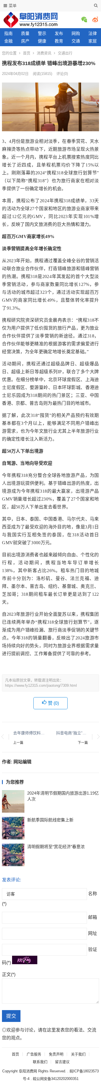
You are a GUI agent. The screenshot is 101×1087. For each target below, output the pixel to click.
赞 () (53, 703)
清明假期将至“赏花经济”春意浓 (56, 846)
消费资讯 (44, 53)
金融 (8, 41)
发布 (59, 33)
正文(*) (8, 974)
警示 (42, 33)
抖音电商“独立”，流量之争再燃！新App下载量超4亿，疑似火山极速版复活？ (72, 733)
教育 (59, 41)
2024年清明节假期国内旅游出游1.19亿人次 (63, 796)
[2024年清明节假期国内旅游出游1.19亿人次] (13, 801)
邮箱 (92, 917)
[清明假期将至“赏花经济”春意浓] (13, 855)
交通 (76, 41)
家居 (92, 41)
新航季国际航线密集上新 (50, 819)
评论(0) (62, 74)
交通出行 (65, 53)
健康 (42, 41)
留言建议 (62, 1062)
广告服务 (34, 1054)
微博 (95, 19)
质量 (25, 33)
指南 (8, 33)
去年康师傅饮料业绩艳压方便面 (29, 733)
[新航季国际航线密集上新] (13, 828)
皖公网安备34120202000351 (56, 1079)
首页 (26, 53)
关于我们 (78, 1054)
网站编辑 (22, 761)
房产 (25, 41)
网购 (76, 33)
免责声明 (56, 1054)
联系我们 (40, 1062)
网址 (92, 933)
